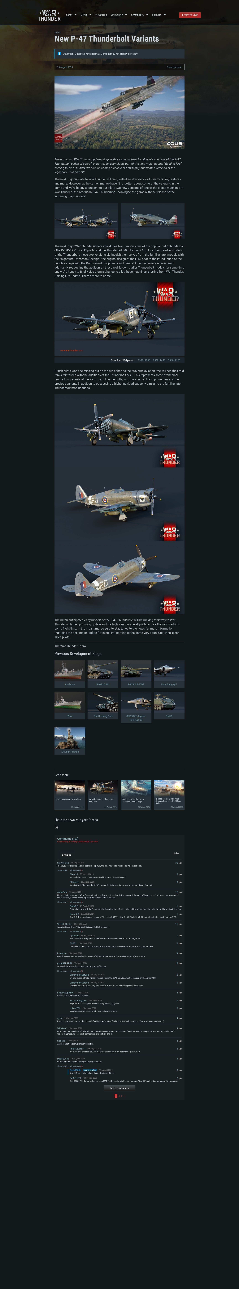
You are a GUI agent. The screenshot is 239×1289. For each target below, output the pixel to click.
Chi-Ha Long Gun (103, 716)
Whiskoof (62, 1028)
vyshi (59, 1018)
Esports (156, 15)
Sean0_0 (74, 906)
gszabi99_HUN (64, 963)
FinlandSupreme (65, 992)
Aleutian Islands (70, 751)
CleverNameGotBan (79, 975)
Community (137, 15)
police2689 (75, 1008)
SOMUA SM (103, 684)
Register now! (190, 15)
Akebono (70, 684)
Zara (69, 716)
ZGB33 (73, 943)
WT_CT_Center (64, 924)
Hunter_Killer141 (78, 1048)
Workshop (117, 15)
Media (83, 15)
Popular (67, 855)
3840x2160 (174, 360)
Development (174, 67)
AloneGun (62, 892)
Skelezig (61, 1041)
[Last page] (153, 1096)
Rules (176, 853)
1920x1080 (144, 360)
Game (69, 15)
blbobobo (62, 953)
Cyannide (74, 935)
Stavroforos (63, 863)
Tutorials (101, 15)
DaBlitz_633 (63, 1058)
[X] (56, 827)
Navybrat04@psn (78, 1000)
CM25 (169, 716)
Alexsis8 (74, 874)
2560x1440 (159, 360)
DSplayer (74, 882)
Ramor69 (74, 914)
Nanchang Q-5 (169, 684)
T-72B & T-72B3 (136, 684)
